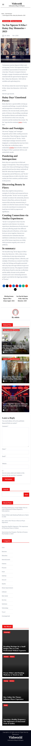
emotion (11, 147)
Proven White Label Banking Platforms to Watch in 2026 (13, 674)
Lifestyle (14, 388)
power (20, 122)
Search (5, 489)
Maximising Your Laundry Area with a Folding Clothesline (14, 378)
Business (6, 359)
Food (3, 571)
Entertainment (6, 21)
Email (4, 456)
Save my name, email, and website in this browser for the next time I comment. (13, 474)
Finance (4, 567)
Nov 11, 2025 (13, 352)
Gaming (4, 576)
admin (8, 35)
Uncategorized (6, 616)
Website (4, 463)
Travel (25, 388)
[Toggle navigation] (3, 4)
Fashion (4, 563)
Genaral (4, 580)
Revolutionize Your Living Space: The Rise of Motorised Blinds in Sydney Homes (15, 348)
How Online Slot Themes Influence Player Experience (13, 698)
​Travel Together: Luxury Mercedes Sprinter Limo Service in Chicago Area (15, 406)
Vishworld (17, 3)
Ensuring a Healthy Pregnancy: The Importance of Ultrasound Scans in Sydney (15, 527)
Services (17, 330)
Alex (6, 352)
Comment (5, 426)
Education (4, 555)
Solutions (4, 604)
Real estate (5, 596)
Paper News (23, 732)
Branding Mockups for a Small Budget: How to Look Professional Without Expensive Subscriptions (14, 509)
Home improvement (16, 21)
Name (4, 449)
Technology (5, 608)
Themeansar (15, 734)
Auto (3, 547)
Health (4, 584)
